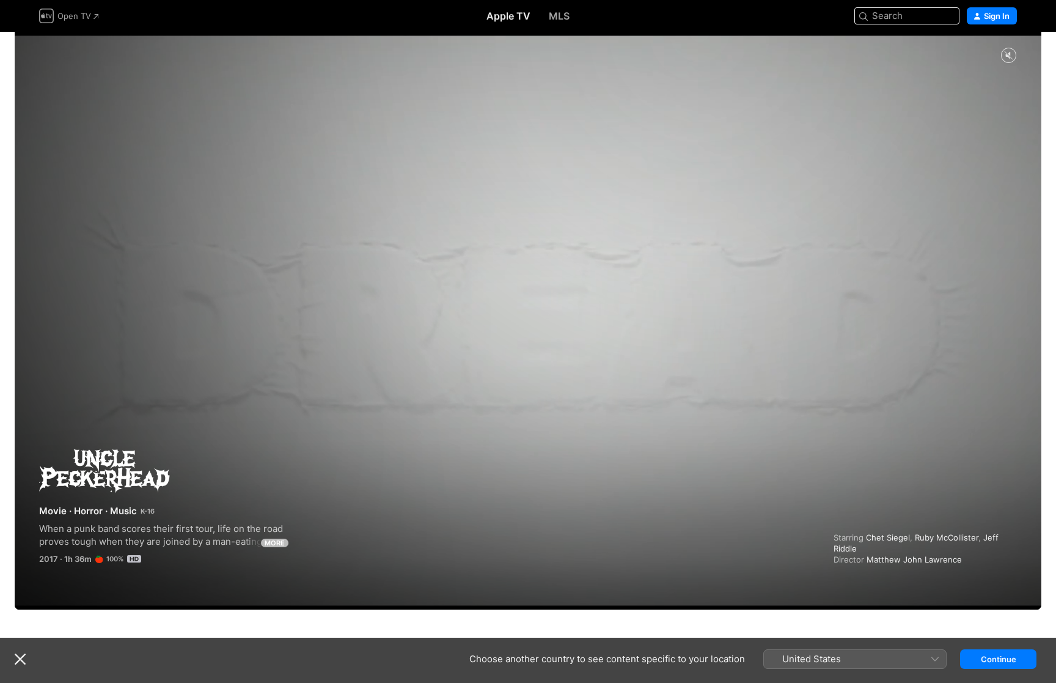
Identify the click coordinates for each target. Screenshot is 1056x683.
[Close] (20, 659)
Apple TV (508, 16)
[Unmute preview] (1008, 55)
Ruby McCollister (946, 537)
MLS (559, 16)
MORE (275, 543)
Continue (998, 659)
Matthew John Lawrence (914, 559)
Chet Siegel (888, 537)
